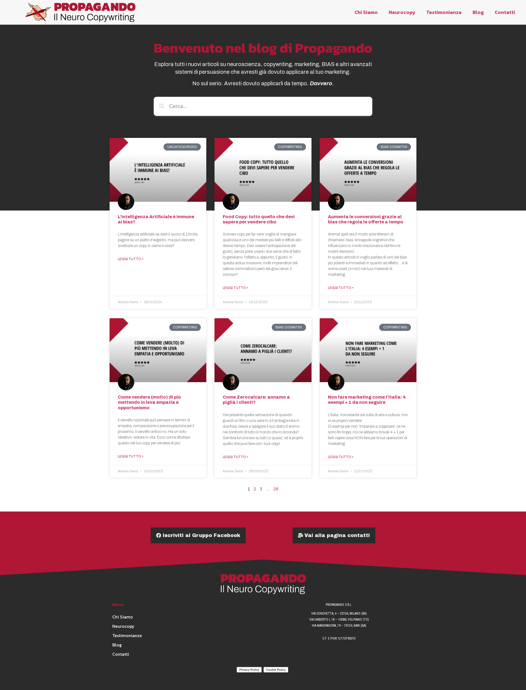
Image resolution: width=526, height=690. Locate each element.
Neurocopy (402, 12)
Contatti (505, 12)
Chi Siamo (366, 12)
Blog (478, 12)
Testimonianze (444, 12)
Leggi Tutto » (131, 259)
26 (275, 489)
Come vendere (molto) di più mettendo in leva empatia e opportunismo (149, 402)
